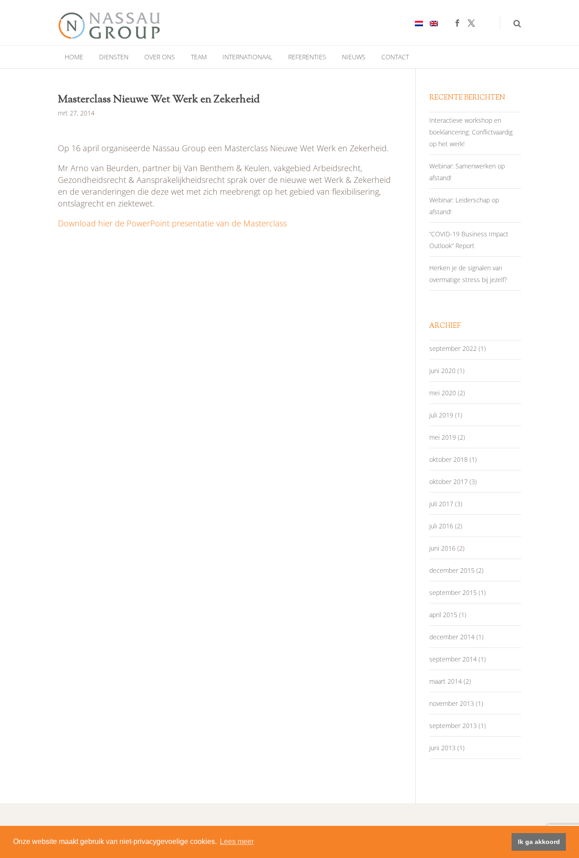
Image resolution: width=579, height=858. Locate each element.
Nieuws (353, 57)
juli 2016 (441, 526)
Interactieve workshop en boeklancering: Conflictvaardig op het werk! (471, 132)
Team (199, 57)
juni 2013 (442, 747)
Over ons (159, 57)
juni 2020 (442, 370)
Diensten (113, 57)
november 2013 (451, 703)
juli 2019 (441, 415)
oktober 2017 (448, 481)
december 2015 (452, 570)
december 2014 (452, 637)
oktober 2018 (448, 459)
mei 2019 (442, 437)
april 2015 (443, 614)
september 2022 (453, 348)
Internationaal (247, 57)
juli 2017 (441, 503)
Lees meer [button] (237, 841)
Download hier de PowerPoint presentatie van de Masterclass (172, 223)
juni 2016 (442, 548)
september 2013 (453, 725)
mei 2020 (442, 392)
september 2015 (453, 592)
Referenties (307, 57)
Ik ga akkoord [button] (539, 841)
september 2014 (453, 659)
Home (74, 57)
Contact (395, 57)
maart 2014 (445, 681)
